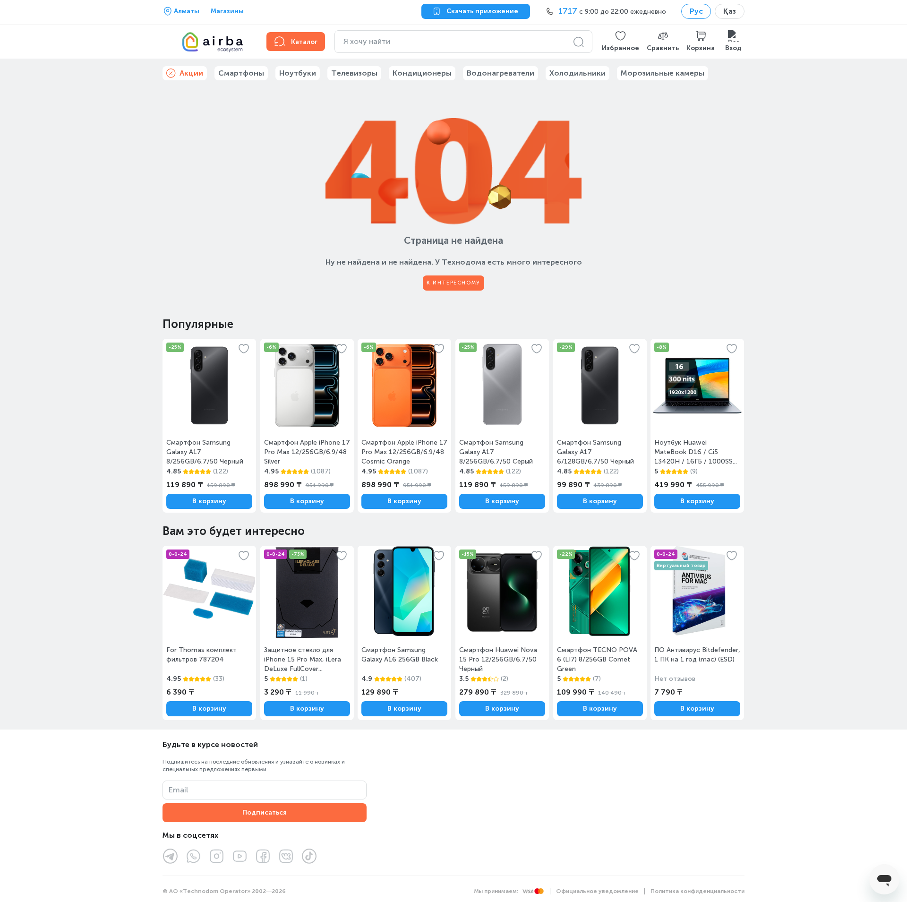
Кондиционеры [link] (422, 73)
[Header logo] (209, 41)
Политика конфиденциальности (697, 891)
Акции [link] (191, 73)
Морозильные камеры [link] (662, 73)
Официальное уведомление (597, 891)
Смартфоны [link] (241, 73)
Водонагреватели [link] (500, 73)
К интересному (453, 283)
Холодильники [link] (577, 73)
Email (178, 789)
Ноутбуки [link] (297, 73)
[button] (620, 41)
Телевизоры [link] (354, 73)
